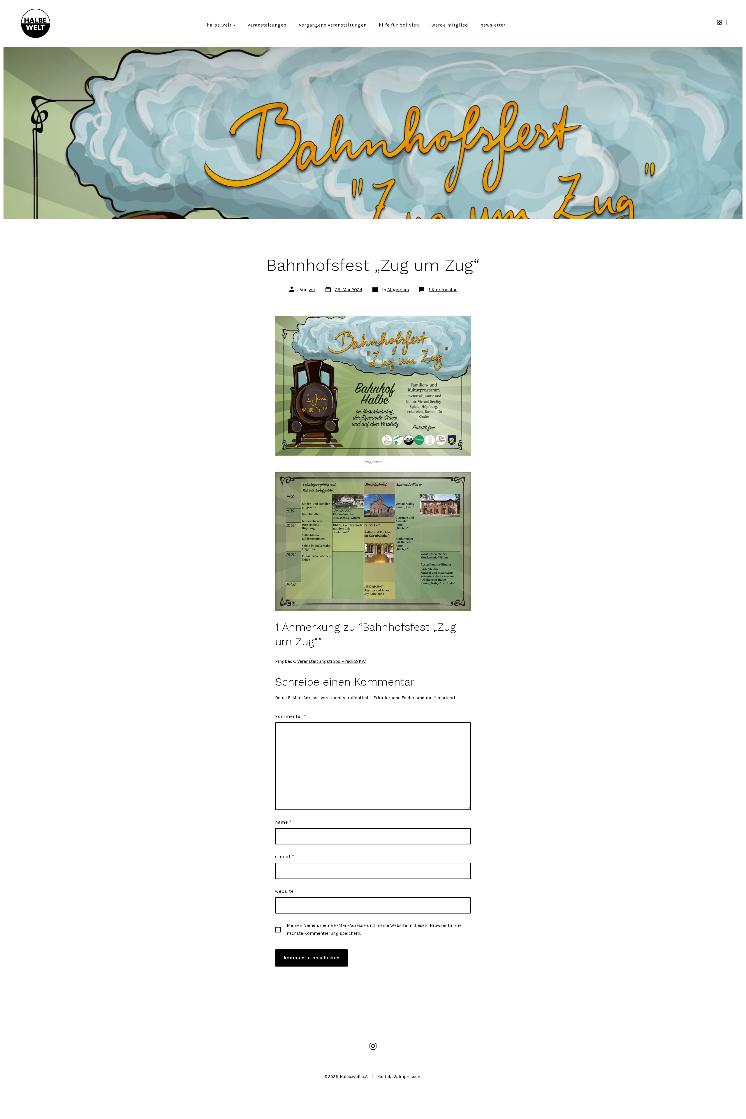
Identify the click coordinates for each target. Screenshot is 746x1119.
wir (312, 289)
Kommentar (290, 716)
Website (284, 891)
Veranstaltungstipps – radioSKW (331, 661)
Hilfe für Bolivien (399, 25)
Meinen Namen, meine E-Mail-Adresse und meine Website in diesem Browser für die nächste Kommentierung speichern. (374, 929)
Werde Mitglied (450, 25)
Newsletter (493, 25)
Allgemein (398, 289)
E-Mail (284, 856)
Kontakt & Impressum (399, 1076)
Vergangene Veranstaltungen (333, 25)
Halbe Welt (219, 25)
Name (283, 822)
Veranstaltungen (267, 25)
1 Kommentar (443, 289)
